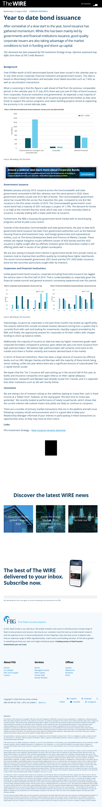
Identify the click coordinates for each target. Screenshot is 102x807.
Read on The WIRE (18, 531)
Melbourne (70, 670)
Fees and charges (11, 672)
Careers (7, 675)
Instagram (91, 702)
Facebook (87, 698)
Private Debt (40, 675)
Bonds (37, 667)
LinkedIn (73, 698)
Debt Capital (40, 672)
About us (42, 702)
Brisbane (69, 672)
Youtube (76, 702)
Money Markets (41, 677)
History (7, 667)
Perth (67, 675)
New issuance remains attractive (48, 430)
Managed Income (42, 670)
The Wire (15, 4)
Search (96, 3)
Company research (38, 11)
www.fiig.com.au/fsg (46, 772)
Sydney (68, 667)
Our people (8, 670)
